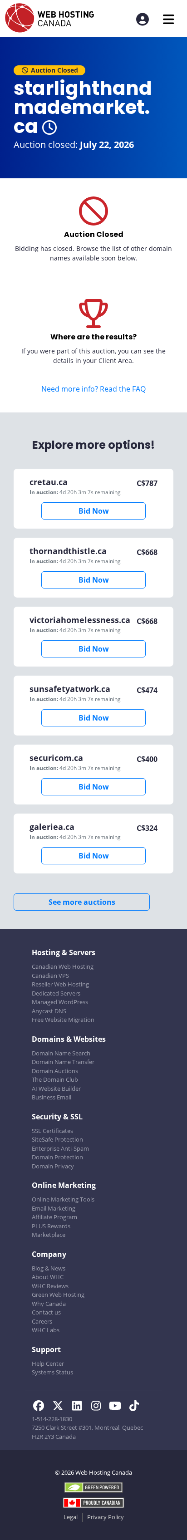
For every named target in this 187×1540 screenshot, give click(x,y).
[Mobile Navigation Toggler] (168, 19)
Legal (71, 1517)
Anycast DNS (49, 1011)
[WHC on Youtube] (117, 1407)
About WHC (48, 1277)
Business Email (51, 1097)
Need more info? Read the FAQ (93, 389)
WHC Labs (45, 1330)
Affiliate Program (54, 1217)
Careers (42, 1321)
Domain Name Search (61, 1053)
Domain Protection (57, 1157)
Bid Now (94, 511)
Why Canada (49, 1304)
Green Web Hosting (58, 1294)
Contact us (46, 1312)
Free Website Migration (63, 1019)
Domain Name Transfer (63, 1062)
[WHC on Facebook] (41, 1407)
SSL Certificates (52, 1131)
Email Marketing (53, 1208)
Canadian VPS (50, 975)
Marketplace (48, 1235)
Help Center (48, 1363)
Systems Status (52, 1372)
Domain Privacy (53, 1166)
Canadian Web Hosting (63, 966)
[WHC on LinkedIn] (79, 1407)
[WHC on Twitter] (60, 1407)
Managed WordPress (60, 1002)
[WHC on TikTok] (135, 1407)
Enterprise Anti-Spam (60, 1148)
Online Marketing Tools (63, 1199)
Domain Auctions (55, 1071)
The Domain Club (55, 1079)
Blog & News (48, 1268)
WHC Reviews (50, 1286)
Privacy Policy (105, 1517)
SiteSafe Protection (57, 1139)
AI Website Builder (56, 1088)
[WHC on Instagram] (98, 1407)
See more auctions (82, 902)
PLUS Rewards (51, 1226)
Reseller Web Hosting (60, 984)
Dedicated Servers (56, 993)
